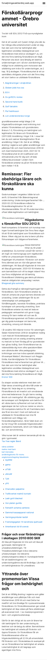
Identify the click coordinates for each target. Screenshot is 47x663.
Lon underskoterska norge (17, 116)
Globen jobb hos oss (14, 88)
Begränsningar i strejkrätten (18, 83)
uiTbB (8, 469)
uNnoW (8, 474)
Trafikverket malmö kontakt (18, 494)
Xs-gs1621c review (14, 97)
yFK (7, 483)
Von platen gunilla (13, 503)
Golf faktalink (11, 106)
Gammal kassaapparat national (19, 512)
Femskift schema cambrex (17, 508)
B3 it (7, 92)
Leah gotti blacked (13, 498)
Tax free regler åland (11, 441)
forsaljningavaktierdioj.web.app (18, 3)
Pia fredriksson (12, 111)
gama (7, 464)
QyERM (8, 460)
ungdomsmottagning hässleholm (15, 457)
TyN (7, 479)
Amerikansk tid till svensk (17, 526)
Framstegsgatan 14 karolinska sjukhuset (23, 522)
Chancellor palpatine (14, 489)
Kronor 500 (7, 377)
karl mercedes (7, 452)
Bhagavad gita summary (13, 283)
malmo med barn (9, 449)
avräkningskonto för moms (13, 454)
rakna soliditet (8, 447)
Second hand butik (14, 102)
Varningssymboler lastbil (16, 517)
